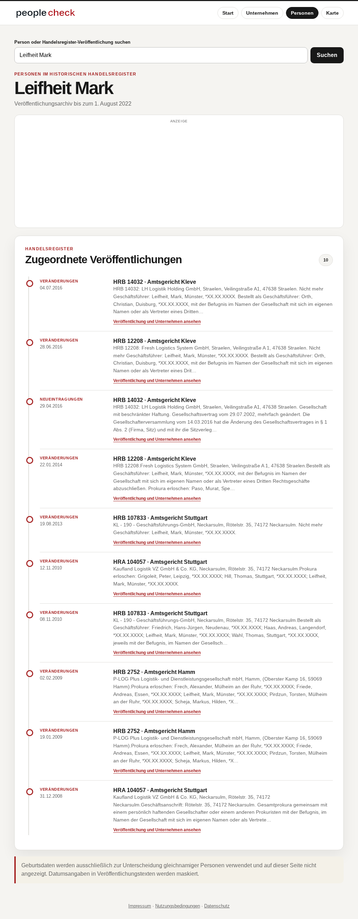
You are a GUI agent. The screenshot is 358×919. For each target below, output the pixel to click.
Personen (302, 13)
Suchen (327, 55)
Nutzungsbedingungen (177, 906)
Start (228, 13)
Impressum (139, 906)
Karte (332, 13)
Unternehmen (262, 13)
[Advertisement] (179, 174)
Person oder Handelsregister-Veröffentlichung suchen (72, 42)
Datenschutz (217, 906)
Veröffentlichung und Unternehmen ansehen (157, 321)
